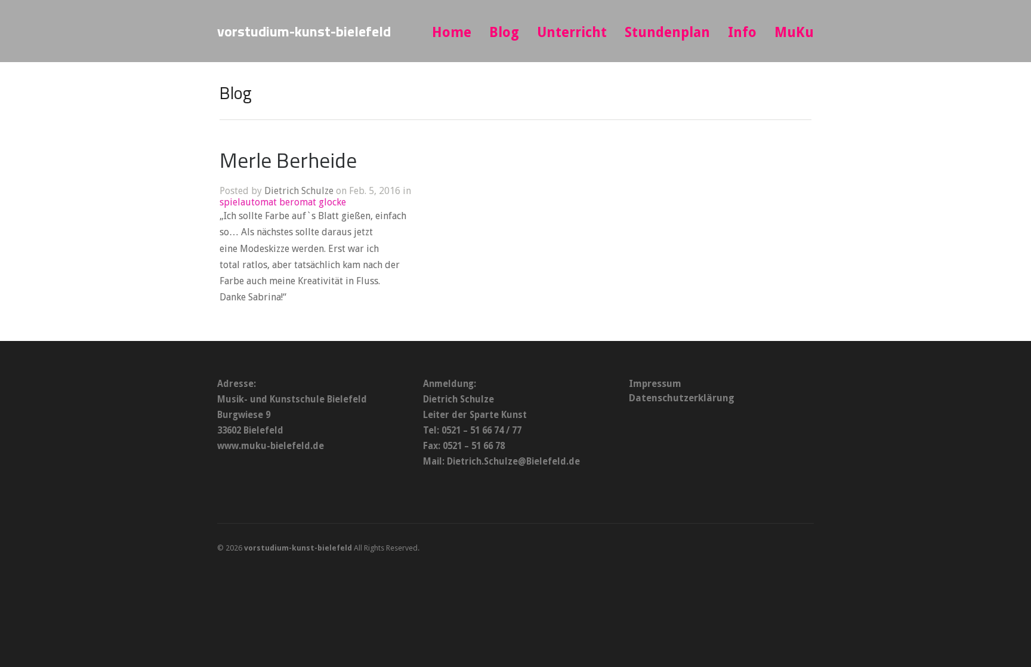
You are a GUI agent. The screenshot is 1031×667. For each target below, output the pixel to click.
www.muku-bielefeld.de (270, 446)
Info (742, 32)
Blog (504, 32)
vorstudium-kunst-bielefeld (304, 31)
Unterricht (572, 32)
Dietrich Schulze (299, 190)
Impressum (655, 383)
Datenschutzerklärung (681, 398)
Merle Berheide (288, 160)
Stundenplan (667, 32)
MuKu (794, 32)
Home (451, 32)
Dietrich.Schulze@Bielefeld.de (513, 461)
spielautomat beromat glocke (283, 202)
